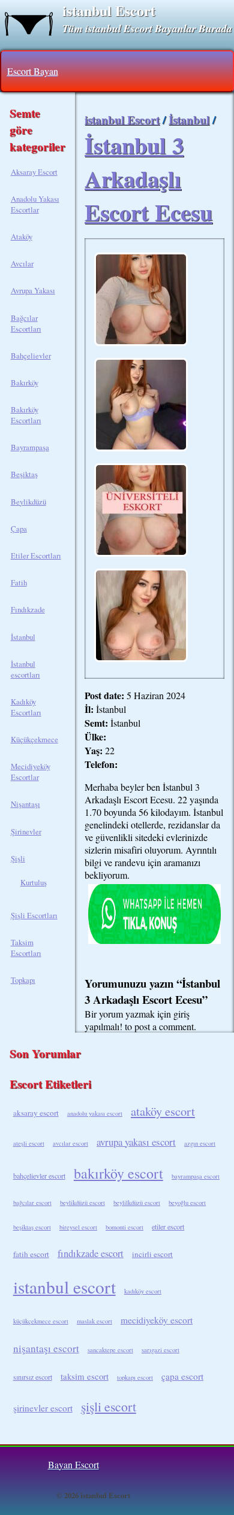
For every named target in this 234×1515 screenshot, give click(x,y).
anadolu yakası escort (94, 1113)
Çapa (19, 528)
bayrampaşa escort (196, 1176)
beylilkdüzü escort (136, 1202)
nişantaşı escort (46, 1348)
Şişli (18, 858)
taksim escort (85, 1376)
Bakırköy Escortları (26, 415)
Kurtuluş (33, 882)
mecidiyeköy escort (157, 1320)
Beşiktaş (24, 474)
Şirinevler (26, 831)
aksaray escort (36, 1112)
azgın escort (199, 1143)
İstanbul (23, 636)
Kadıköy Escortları (26, 707)
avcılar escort (70, 1143)
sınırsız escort (32, 1377)
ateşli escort (28, 1143)
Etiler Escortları (36, 555)
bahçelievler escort (39, 1175)
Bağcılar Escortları (26, 323)
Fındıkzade (28, 609)
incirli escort (152, 1254)
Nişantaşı (25, 804)
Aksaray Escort (34, 171)
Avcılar (22, 263)
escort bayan (32, 71)
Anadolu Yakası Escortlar (35, 204)
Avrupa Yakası (33, 290)
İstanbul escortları (25, 669)
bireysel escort (78, 1227)
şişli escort (108, 1406)
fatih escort (31, 1254)
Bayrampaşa (30, 447)
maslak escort (94, 1321)
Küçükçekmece (34, 739)
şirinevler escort (43, 1408)
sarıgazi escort (160, 1350)
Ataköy (21, 236)
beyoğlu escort (187, 1202)
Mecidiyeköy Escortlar (30, 771)
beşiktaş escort (32, 1227)
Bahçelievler (31, 355)
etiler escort (168, 1226)
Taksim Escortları (26, 947)
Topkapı (23, 979)
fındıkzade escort (91, 1253)
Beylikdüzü (28, 501)
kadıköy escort (142, 1291)
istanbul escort (64, 1286)
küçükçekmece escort (40, 1321)
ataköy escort (163, 1111)
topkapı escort (135, 1377)
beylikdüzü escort (82, 1202)
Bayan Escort (73, 1464)
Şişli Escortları (34, 915)
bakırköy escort (118, 1173)
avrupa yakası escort (136, 1142)
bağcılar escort (32, 1202)
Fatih (19, 582)
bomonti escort (124, 1227)
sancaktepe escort (110, 1350)
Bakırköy (24, 382)
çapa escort (182, 1376)
